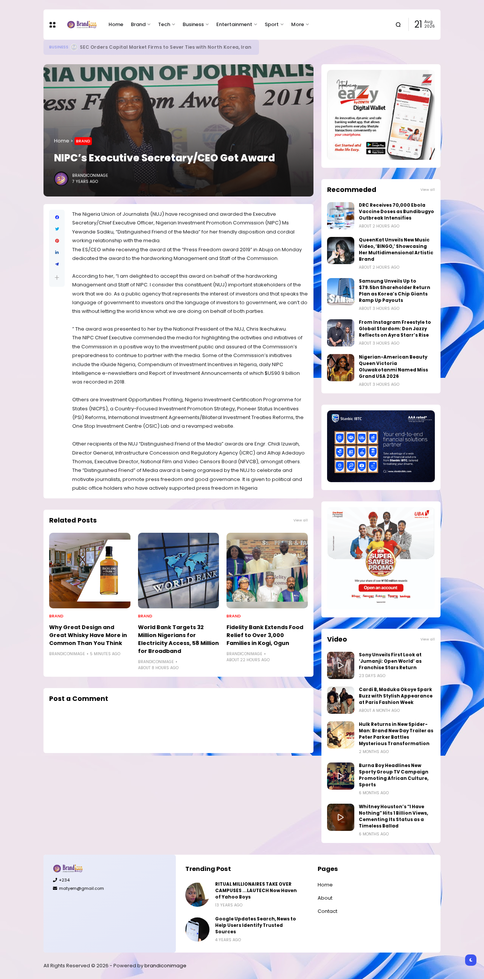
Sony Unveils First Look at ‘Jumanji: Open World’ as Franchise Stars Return (390, 661)
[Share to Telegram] (57, 264)
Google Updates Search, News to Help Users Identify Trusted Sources (255, 925)
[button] (57, 277)
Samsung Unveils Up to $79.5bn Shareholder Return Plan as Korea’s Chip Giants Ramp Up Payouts (394, 290)
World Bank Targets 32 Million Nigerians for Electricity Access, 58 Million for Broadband (178, 639)
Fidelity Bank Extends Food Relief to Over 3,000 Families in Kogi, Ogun (264, 635)
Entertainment (234, 24)
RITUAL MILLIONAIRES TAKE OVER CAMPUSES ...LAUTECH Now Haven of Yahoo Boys (256, 890)
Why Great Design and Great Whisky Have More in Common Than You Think (88, 635)
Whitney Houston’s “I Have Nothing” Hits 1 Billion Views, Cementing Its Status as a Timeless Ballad (393, 816)
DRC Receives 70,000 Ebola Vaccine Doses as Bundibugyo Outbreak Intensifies (396, 211)
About (325, 898)
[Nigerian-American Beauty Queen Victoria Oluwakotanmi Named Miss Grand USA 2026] (340, 367)
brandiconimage (165, 965)
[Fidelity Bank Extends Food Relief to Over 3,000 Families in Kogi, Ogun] (267, 570)
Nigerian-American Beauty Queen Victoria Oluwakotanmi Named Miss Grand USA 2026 (393, 366)
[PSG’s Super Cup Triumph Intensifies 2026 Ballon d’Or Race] (69, 47)
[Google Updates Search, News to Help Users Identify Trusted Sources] (197, 929)
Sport (272, 24)
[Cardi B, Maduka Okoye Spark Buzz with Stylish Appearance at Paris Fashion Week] (340, 700)
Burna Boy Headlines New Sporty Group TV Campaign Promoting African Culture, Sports (393, 775)
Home (116, 24)
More (297, 24)
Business (193, 24)
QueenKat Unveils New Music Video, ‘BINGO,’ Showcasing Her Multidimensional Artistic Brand (396, 249)
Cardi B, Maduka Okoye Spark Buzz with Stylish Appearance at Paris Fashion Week (396, 696)
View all (300, 520)
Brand (138, 24)
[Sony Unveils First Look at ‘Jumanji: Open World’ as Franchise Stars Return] (340, 665)
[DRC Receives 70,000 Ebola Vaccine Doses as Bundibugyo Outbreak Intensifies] (340, 215)
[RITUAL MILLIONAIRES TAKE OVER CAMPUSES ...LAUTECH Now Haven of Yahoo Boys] (197, 895)
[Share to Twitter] (57, 229)
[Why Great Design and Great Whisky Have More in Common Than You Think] (89, 570)
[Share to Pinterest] (57, 241)
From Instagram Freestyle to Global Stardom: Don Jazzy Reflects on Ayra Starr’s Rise (395, 328)
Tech (164, 24)
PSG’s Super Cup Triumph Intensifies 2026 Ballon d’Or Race (148, 47)
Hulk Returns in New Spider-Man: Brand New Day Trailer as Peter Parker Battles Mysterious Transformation (396, 734)
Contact (327, 911)
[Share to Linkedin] (57, 253)
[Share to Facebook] (57, 217)
